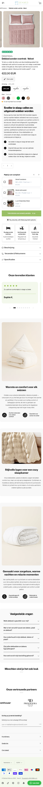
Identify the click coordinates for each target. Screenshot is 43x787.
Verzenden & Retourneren (14, 253)
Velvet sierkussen (21, 190)
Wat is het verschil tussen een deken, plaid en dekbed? (19, 629)
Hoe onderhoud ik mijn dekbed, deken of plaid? (18, 638)
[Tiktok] (8, 783)
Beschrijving (9, 247)
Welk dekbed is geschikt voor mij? (16, 621)
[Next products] (38, 174)
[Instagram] (18, 783)
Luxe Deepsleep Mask (22, 201)
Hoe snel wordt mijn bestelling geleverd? (19, 655)
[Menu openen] (5, 3)
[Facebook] (3, 783)
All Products (3, 8)
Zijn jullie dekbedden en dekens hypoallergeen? (15, 647)
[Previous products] (34, 174)
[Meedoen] (39, 724)
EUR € (18, 762)
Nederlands (7, 762)
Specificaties (9, 259)
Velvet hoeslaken (20, 179)
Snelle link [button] (5, 743)
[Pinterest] (13, 783)
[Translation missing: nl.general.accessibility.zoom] (7, 43)
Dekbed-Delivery (8, 778)
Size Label (10, 79)
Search (19, 778)
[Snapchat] (24, 783)
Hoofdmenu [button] (5, 737)
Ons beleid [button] (5, 750)
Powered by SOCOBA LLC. (29, 778)
